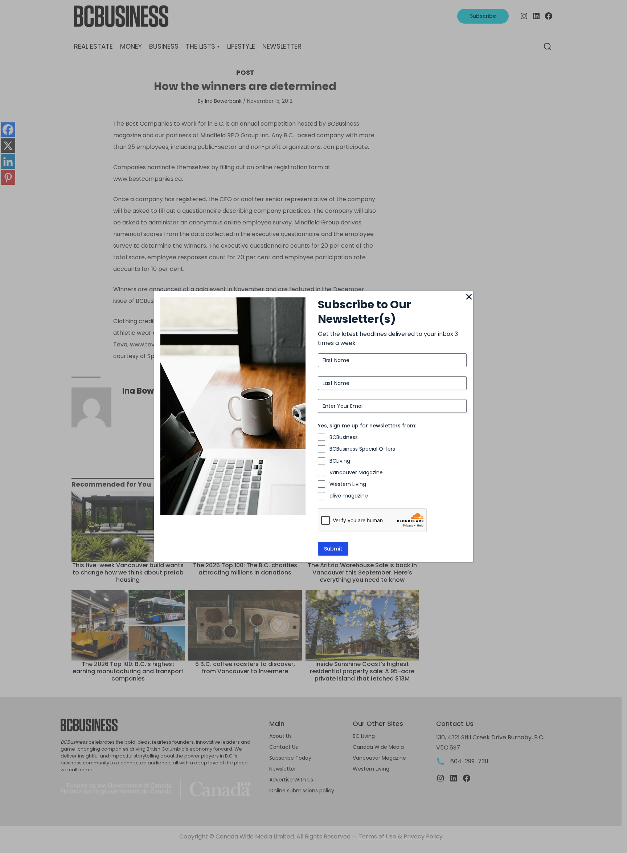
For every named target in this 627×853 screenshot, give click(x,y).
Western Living (347, 484)
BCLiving (339, 460)
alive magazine (348, 495)
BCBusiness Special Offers (362, 448)
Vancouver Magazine (356, 472)
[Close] (468, 297)
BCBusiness (343, 437)
